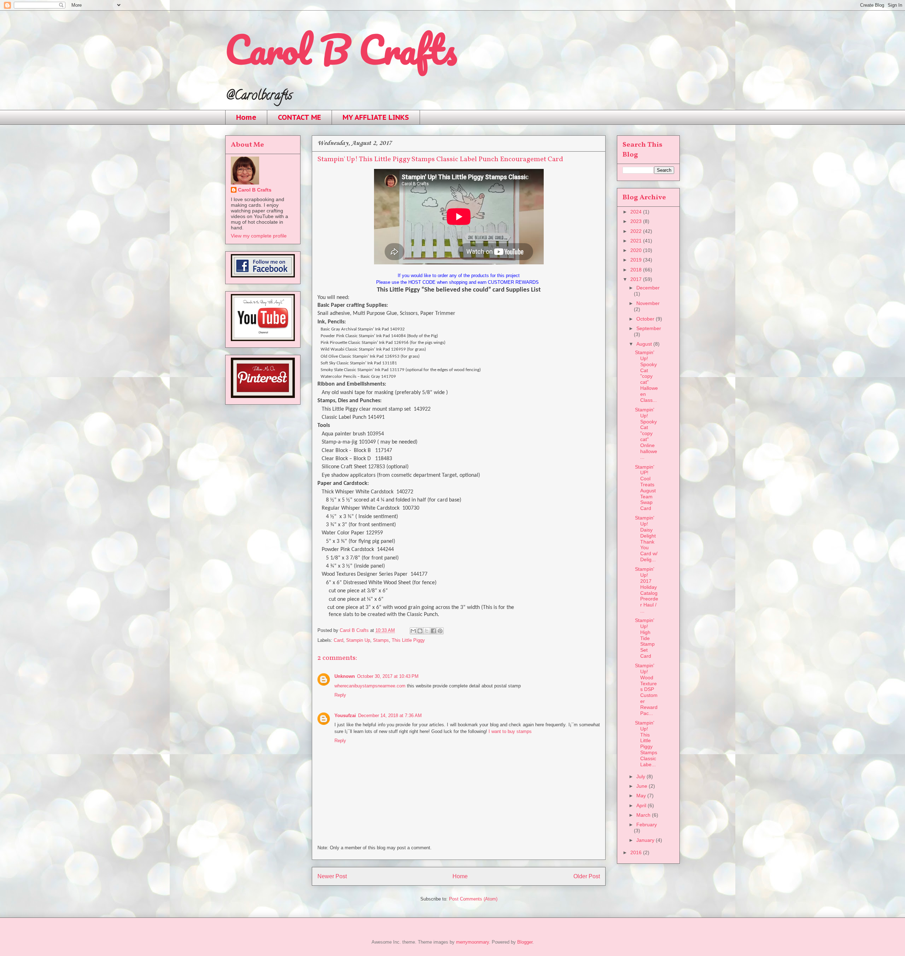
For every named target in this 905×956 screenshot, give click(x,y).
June (642, 786)
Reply (340, 695)
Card (338, 640)
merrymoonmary (472, 942)
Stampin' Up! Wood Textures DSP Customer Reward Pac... (646, 689)
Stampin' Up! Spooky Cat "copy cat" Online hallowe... (646, 433)
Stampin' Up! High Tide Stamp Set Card (645, 638)
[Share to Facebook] (433, 630)
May (641, 795)
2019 (636, 260)
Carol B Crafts (341, 49)
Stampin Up (358, 640)
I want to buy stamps (510, 731)
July (641, 776)
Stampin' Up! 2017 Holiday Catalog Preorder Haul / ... (646, 590)
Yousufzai (345, 715)
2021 (636, 241)
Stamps (381, 640)
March (644, 815)
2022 (636, 231)
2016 (636, 852)
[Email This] (413, 630)
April (642, 805)
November (648, 303)
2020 (636, 250)
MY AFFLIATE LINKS (376, 117)
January (646, 840)
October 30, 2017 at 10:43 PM (388, 676)
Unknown (344, 676)
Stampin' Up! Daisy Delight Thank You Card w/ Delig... (646, 538)
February (646, 824)
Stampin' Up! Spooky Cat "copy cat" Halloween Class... (646, 376)
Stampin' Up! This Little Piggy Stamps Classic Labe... (646, 743)
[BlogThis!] (420, 630)
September (648, 328)
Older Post (586, 876)
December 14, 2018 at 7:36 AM (390, 715)
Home (246, 117)
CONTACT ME (299, 117)
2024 (636, 212)
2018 (636, 269)
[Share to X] (426, 630)
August (644, 344)
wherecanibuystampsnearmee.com (369, 685)
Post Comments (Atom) (473, 899)
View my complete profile (259, 236)
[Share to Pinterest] (440, 630)
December (648, 288)
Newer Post (332, 876)
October (646, 319)
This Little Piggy (408, 640)
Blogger (524, 942)
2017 (636, 279)
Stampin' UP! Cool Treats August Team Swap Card (645, 487)
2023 (636, 221)
